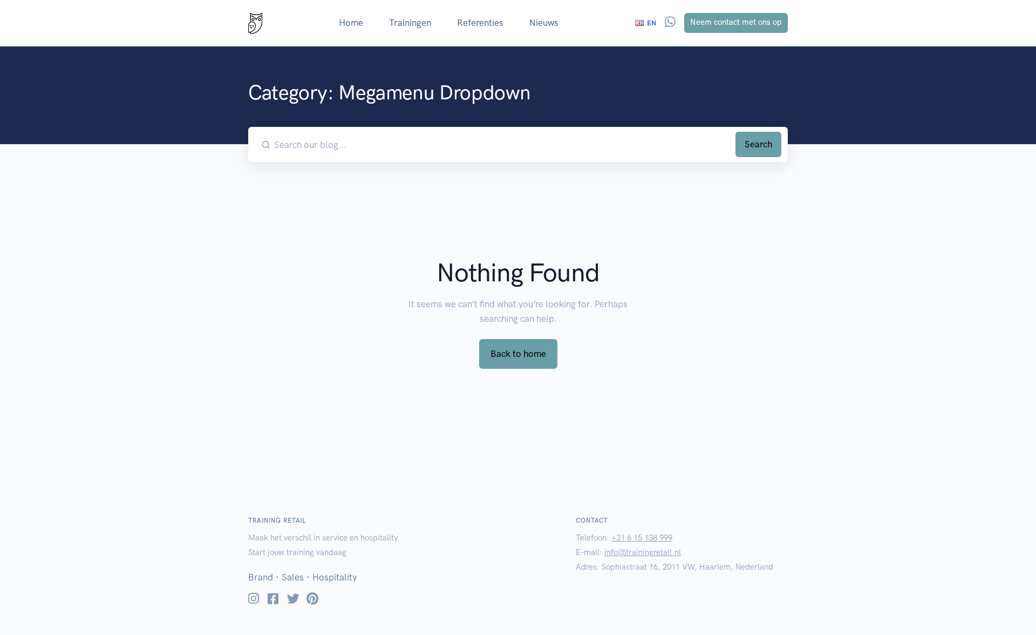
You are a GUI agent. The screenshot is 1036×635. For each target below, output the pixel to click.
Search (758, 144)
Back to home (518, 353)
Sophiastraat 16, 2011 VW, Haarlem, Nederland (687, 567)
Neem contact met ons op (736, 22)
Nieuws (543, 22)
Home (351, 22)
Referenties (480, 22)
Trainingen (410, 22)
